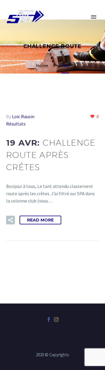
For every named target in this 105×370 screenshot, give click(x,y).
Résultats (16, 124)
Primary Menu (93, 17)
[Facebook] (48, 319)
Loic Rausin (23, 116)
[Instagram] (56, 319)
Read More (40, 220)
